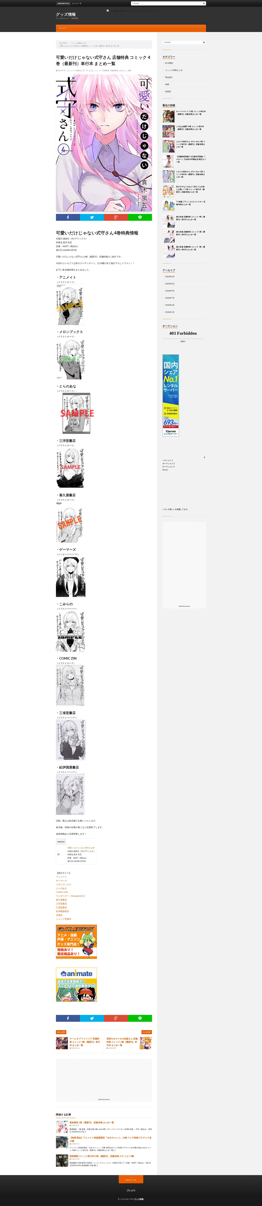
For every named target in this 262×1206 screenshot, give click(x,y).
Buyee (165, 470)
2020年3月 (170, 276)
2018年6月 (170, 305)
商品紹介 (169, 77)
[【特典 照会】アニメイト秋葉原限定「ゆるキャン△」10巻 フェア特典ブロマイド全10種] (62, 1142)
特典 (129, 70)
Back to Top (131, 1180)
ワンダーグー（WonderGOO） (71, 896)
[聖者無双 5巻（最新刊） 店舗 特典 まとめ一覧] (62, 1127)
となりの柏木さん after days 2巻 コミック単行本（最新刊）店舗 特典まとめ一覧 (190, 144)
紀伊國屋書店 (62, 911)
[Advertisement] (80, 1078)
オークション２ (169, 463)
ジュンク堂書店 (63, 919)
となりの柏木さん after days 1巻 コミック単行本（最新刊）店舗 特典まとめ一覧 (190, 174)
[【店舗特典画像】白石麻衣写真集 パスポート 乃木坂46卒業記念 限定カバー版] (169, 161)
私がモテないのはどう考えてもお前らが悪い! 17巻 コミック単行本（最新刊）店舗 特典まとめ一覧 (190, 189)
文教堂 (59, 915)
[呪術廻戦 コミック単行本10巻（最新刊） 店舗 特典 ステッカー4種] (62, 1160)
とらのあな (61, 888)
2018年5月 (170, 312)
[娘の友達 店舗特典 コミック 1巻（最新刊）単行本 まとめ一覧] (169, 252)
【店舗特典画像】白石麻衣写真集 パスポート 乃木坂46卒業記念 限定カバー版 (191, 159)
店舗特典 (105, 70)
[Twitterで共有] (92, 217)
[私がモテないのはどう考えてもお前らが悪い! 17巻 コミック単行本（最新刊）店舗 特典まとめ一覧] (169, 191)
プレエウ (62, 28)
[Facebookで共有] (68, 217)
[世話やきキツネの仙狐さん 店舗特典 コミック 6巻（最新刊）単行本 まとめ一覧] (146, 1043)
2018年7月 (170, 298)
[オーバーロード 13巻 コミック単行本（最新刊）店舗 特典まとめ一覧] (169, 116)
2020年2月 (170, 283)
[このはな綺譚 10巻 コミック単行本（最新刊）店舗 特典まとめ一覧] (169, 131)
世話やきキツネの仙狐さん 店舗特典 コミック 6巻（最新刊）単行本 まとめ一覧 (122, 1041)
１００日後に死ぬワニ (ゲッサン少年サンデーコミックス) (133, 11)
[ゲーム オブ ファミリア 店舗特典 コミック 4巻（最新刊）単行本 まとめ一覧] (62, 1043)
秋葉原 (168, 91)
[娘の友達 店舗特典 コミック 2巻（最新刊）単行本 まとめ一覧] (169, 236)
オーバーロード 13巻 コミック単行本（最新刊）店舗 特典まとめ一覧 (143, 3)
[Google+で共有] (116, 217)
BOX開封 (169, 63)
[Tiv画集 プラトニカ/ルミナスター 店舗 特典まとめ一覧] (169, 206)
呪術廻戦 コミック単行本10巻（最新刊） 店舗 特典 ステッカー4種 (102, 1156)
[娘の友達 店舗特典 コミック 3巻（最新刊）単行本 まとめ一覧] (169, 221)
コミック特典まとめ (77, 70)
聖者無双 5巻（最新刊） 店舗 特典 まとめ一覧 (92, 1122)
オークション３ (169, 466)
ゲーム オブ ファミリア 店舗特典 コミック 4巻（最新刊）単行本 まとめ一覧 (85, 1041)
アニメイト (61, 876)
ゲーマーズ (61, 880)
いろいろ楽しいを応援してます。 (176, 509)
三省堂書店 (61, 907)
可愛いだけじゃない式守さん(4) (80, 848)
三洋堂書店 (61, 903)
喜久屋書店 (61, 899)
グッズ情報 (66, 14)
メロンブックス (63, 884)
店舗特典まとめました (118, 70)
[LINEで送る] (140, 217)
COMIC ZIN (62, 892)
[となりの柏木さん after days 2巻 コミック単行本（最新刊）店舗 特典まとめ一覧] (169, 146)
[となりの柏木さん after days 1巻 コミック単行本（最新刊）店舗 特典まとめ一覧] (169, 176)
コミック (98, 70)
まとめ (91, 70)
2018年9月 (170, 291)
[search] (204, 3)
